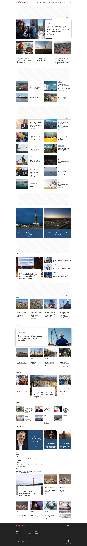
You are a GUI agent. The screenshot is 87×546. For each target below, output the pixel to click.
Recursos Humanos (62, 386)
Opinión (18, 456)
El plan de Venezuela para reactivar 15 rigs (28, 419)
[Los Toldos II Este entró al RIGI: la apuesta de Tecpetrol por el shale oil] (65, 304)
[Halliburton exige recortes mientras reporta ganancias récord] (22, 505)
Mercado (29, 230)
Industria (31, 156)
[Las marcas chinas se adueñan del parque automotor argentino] (50, 505)
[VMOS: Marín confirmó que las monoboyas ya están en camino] (22, 352)
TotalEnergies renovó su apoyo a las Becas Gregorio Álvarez (63, 138)
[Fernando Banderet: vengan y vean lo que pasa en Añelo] (48, 275)
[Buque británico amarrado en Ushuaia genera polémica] (22, 97)
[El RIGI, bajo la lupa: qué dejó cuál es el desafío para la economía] (29, 267)
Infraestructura (55, 272)
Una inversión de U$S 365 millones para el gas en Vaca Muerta (35, 87)
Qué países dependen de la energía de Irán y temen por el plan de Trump (66, 410)
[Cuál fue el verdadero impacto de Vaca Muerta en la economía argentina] (43, 29)
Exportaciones (60, 180)
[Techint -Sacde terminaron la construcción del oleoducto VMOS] (57, 218)
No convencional (62, 485)
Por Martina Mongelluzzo (61, 90)
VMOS (58, 230)
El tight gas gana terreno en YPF (41, 59)
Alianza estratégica (21, 332)
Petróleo (37, 2)
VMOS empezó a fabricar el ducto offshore (34, 185)
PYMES (30, 167)
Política (48, 2)
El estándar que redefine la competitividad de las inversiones (29, 465)
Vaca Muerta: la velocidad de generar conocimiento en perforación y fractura (64, 86)
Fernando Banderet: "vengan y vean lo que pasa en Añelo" (61, 275)
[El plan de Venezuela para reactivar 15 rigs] (20, 418)
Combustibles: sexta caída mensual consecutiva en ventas (35, 138)
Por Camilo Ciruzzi (35, 446)
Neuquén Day (60, 81)
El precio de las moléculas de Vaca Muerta (63, 184)
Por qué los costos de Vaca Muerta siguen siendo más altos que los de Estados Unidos (64, 363)
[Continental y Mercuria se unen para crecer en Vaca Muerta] (59, 337)
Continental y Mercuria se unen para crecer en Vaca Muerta (30, 338)
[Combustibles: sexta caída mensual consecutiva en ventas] (22, 137)
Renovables (60, 2)
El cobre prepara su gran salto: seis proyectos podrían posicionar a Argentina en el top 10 (64, 125)
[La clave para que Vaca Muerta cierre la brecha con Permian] (22, 160)
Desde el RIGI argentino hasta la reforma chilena (28, 459)
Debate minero (19, 386)
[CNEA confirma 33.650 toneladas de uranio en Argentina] (50, 97)
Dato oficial (36, 389)
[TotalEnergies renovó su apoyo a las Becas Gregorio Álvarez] (50, 137)
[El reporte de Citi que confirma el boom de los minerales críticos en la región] (22, 124)
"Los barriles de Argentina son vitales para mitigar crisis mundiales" (51, 445)
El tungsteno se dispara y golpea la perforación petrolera (64, 489)
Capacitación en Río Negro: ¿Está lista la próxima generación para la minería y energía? (65, 391)
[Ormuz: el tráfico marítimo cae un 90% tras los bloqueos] (50, 171)
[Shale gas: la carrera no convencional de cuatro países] (50, 148)
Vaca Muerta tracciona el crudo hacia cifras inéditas (64, 161)
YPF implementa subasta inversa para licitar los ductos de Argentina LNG (28, 494)
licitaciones (21, 488)
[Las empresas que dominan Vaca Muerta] (36, 352)
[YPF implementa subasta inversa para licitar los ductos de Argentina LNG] (29, 484)
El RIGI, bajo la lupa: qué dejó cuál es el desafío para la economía (28, 277)
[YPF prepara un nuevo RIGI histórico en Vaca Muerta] (36, 505)
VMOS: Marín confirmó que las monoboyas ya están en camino (22, 363)
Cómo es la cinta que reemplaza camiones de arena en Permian (67, 419)
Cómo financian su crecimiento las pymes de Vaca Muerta (62, 261)
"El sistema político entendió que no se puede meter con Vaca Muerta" (62, 268)
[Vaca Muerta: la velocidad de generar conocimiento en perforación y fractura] (50, 86)
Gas (40, 2)
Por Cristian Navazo (32, 128)
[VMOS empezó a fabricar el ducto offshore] (22, 184)
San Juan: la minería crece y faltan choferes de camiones (24, 60)
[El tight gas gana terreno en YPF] (43, 47)
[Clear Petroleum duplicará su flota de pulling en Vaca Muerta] (65, 434)
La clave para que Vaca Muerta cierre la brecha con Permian (35, 160)
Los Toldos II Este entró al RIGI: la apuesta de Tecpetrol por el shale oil (64, 315)
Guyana (45, 415)
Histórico (59, 157)
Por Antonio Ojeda (60, 129)
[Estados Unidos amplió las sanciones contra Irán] (39, 409)
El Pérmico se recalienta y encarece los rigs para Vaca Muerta (29, 233)
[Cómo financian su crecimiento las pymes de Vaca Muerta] (48, 260)
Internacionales (54, 2)
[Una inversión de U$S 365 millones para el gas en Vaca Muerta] (22, 86)
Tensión (18, 511)
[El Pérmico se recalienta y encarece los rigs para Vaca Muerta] (29, 218)
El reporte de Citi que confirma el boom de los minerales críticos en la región (35, 124)
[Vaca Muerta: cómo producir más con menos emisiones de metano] (62, 47)
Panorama (48, 23)
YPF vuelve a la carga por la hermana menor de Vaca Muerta (36, 314)
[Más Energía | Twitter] (70, 2)
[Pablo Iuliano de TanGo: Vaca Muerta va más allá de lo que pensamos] (22, 440)
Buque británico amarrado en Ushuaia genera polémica (35, 99)
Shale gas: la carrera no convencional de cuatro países (63, 150)
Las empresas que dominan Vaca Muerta (35, 362)
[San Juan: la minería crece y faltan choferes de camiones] (24, 47)
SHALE (32, 358)
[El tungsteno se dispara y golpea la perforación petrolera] (65, 479)
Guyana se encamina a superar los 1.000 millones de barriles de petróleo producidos (48, 420)
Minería (44, 2)
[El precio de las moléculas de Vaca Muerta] (50, 184)
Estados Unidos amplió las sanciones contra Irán (47, 410)
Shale (60, 358)
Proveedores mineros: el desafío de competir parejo (22, 390)
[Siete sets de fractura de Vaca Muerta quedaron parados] (50, 352)
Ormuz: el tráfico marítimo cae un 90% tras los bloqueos (63, 173)
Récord (46, 485)
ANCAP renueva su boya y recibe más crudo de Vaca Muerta (21, 314)
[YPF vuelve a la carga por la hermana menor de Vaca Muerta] (36, 304)
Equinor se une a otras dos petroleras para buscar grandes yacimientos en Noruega (29, 410)
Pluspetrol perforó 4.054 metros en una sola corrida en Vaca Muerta (50, 489)
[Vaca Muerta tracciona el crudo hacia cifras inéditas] (50, 160)
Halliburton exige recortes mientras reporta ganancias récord (21, 516)
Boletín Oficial (32, 83)
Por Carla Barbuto (29, 236)
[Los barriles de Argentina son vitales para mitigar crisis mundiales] (50, 434)
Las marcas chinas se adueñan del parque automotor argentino (50, 516)
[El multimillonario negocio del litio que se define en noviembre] (50, 304)
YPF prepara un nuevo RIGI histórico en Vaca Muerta (35, 516)
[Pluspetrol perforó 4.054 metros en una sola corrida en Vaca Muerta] (50, 479)
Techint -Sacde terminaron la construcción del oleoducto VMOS (58, 233)
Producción (26, 415)
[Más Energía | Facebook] (69, 2)
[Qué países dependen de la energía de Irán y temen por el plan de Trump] (58, 409)
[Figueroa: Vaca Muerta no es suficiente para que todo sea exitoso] (22, 148)
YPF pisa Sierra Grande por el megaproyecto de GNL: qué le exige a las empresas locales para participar (35, 173)
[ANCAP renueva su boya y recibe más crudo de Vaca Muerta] (22, 304)
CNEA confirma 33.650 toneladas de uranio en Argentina (63, 99)
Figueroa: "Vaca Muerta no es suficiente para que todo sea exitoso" (35, 148)
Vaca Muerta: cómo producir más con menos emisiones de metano (62, 61)
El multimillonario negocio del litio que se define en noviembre (50, 314)
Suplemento (61, 519)
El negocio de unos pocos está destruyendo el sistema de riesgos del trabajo (28, 471)
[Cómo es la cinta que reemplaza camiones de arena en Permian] (58, 418)
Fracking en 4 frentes (61, 145)
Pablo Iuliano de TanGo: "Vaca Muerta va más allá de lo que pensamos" (35, 440)
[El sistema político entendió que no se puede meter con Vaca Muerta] (48, 267)
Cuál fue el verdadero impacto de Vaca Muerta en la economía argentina (58, 30)
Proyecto (18, 358)
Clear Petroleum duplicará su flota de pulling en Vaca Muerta (65, 445)
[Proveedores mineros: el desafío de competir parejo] (22, 380)
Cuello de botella (65, 415)
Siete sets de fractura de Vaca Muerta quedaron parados (49, 363)
